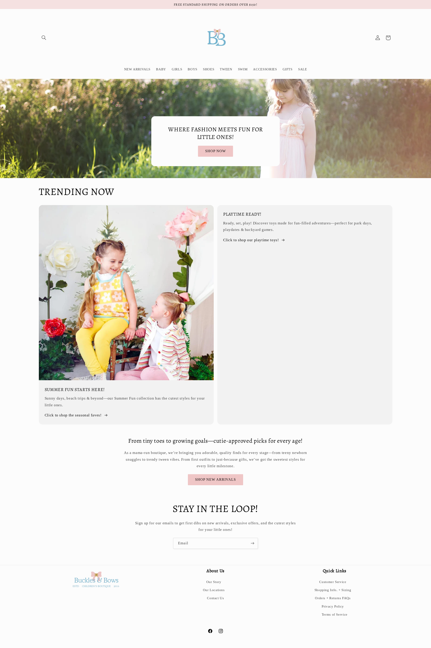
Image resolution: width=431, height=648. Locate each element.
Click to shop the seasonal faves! (73, 415)
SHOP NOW (215, 151)
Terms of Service (334, 614)
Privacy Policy (333, 606)
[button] (44, 38)
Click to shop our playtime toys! (251, 240)
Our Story (213, 582)
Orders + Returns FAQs (332, 598)
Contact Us (215, 598)
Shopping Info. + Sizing (332, 590)
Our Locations (214, 590)
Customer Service (332, 582)
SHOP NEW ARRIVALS (215, 479)
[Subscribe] (252, 543)
